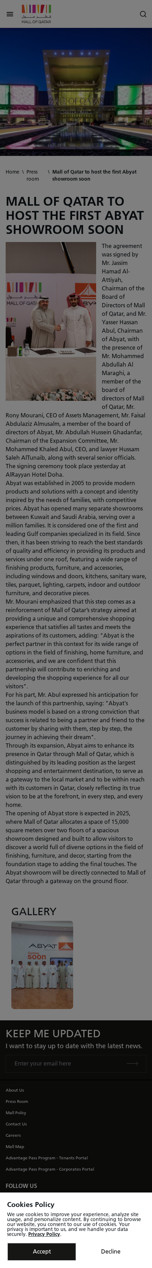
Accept (42, 1251)
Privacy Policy (44, 1234)
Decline (111, 1251)
